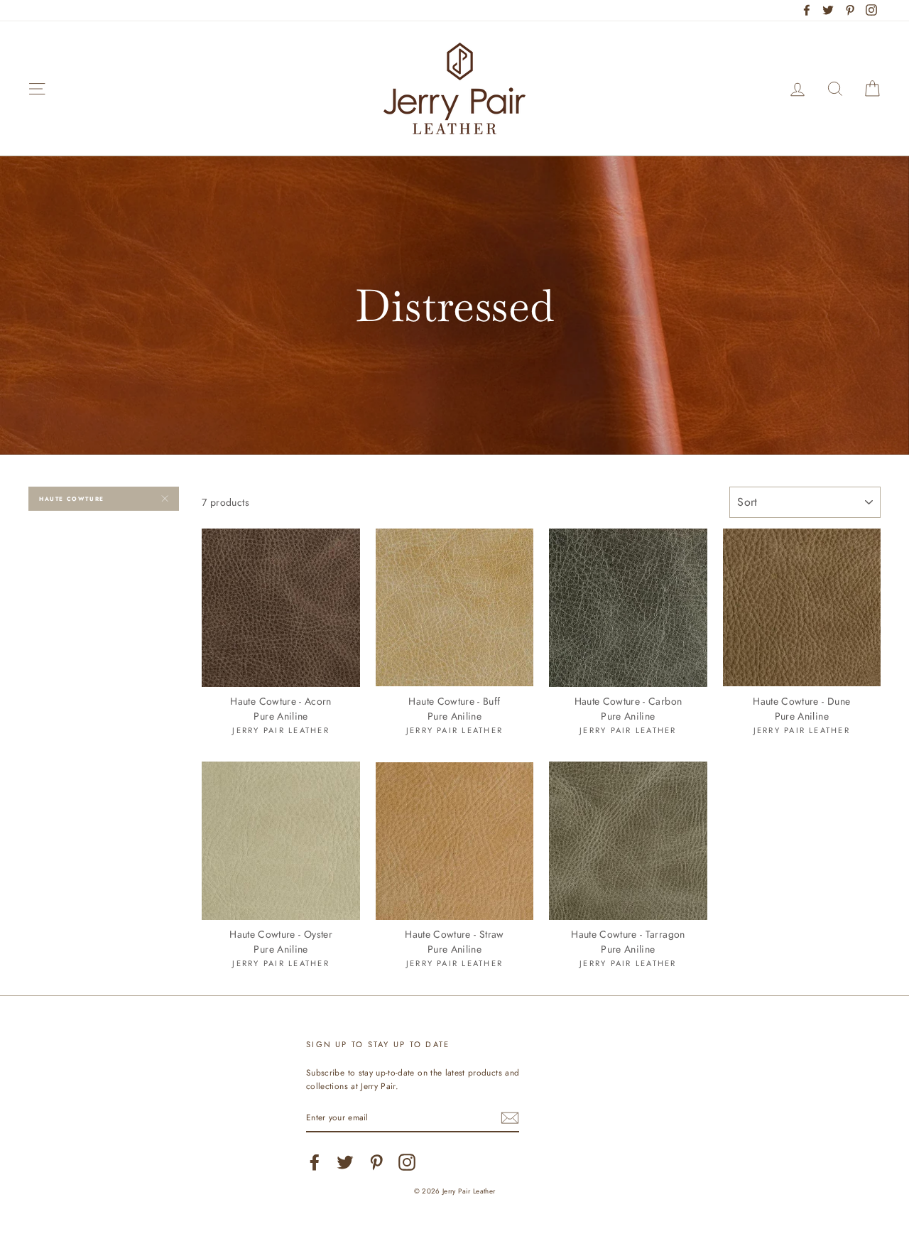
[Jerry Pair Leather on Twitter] (345, 1162)
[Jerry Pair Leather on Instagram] (406, 1162)
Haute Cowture (71, 498)
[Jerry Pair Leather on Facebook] (314, 1162)
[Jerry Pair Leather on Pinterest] (376, 1162)
